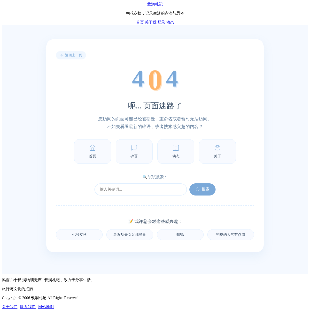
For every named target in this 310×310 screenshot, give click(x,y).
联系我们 (28, 307)
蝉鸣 (180, 235)
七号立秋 (79, 235)
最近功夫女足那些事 (129, 235)
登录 (161, 22)
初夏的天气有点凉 (230, 235)
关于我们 (9, 307)
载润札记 (155, 4)
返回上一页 (73, 55)
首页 (140, 22)
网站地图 (46, 307)
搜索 (205, 189)
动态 (170, 22)
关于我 (150, 22)
